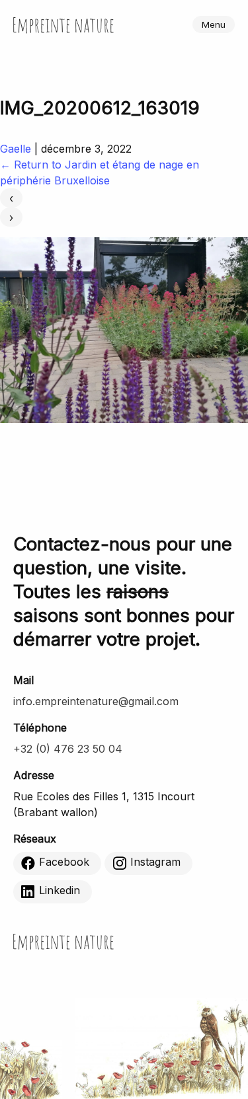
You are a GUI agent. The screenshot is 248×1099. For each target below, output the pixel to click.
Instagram (155, 861)
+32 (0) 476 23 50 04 (67, 748)
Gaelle (15, 148)
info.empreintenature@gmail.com (96, 701)
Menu (214, 24)
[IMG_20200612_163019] (124, 419)
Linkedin (59, 890)
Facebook (64, 861)
